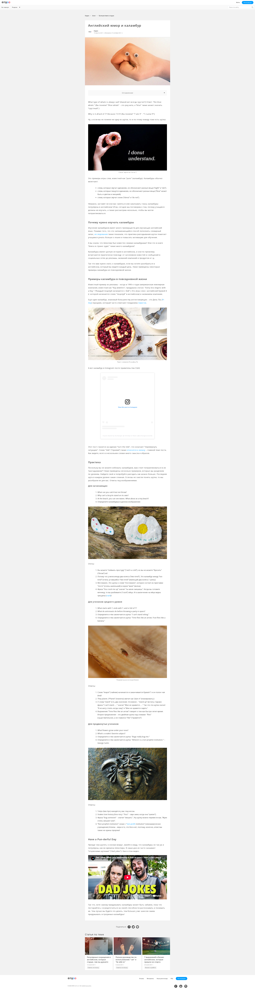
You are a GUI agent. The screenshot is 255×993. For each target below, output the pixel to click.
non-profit (131, 824)
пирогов (142, 303)
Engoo (87, 16)
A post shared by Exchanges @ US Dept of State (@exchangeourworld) (127, 436)
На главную (5, 7)
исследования (101, 234)
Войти (238, 2)
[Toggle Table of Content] (127, 93)
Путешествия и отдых (106, 16)
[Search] (252, 7)
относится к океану (136, 450)
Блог (94, 16)
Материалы (150, 978)
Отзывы (141, 978)
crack (108, 595)
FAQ (172, 978)
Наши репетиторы (162, 978)
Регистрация (248, 2)
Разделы (14, 7)
